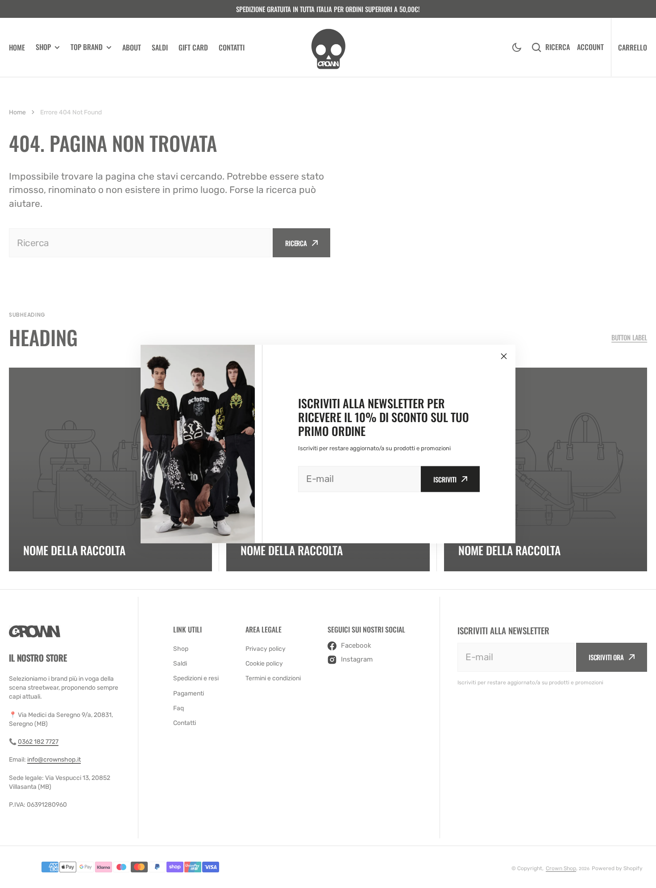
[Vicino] (504, 356)
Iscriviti (445, 479)
